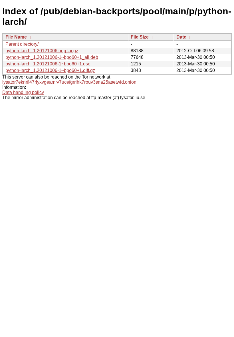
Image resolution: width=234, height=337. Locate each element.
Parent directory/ (22, 44)
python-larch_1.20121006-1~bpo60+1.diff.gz (50, 70)
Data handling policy (23, 92)
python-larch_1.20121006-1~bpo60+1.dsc (47, 63)
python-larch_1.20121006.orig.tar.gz (41, 50)
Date (181, 37)
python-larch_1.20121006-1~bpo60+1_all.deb (51, 57)
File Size (140, 37)
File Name (16, 37)
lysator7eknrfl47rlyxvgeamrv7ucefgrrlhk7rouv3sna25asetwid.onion (69, 82)
